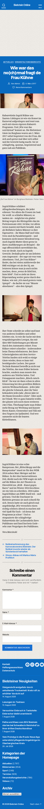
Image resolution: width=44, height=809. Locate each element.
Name (5, 612)
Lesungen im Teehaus (13, 702)
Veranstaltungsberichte (28, 62)
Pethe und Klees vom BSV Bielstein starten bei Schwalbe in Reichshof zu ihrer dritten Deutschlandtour (20, 725)
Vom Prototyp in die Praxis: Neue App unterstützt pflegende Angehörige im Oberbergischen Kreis (21, 740)
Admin (17, 83)
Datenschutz (8, 670)
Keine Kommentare (24, 87)
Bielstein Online (22, 5)
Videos (5, 781)
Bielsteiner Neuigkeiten (19, 681)
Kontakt (6, 664)
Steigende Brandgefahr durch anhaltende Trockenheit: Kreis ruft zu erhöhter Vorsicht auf (21, 690)
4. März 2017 (30, 83)
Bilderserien (8, 767)
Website (5, 635)
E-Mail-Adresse (9, 623)
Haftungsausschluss (12, 667)
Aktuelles (8, 62)
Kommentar (7, 590)
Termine (6, 774)
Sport (5, 770)
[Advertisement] (22, 33)
